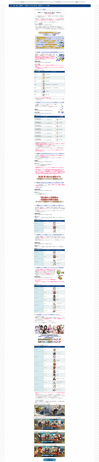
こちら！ (40, 187)
